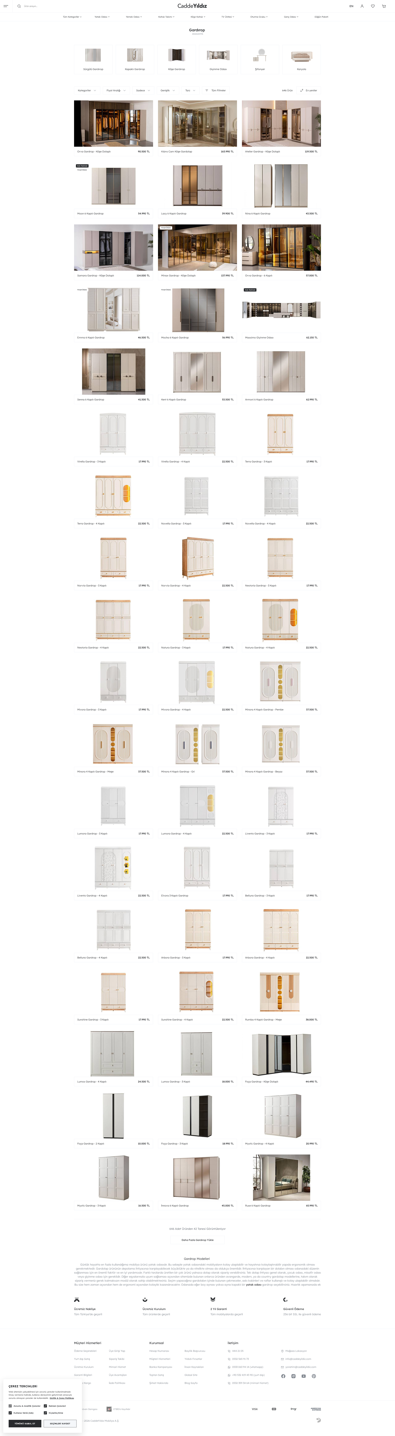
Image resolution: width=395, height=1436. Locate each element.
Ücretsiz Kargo (82, 1382)
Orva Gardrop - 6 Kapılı (258, 275)
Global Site (191, 1374)
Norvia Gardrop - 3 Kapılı (91, 585)
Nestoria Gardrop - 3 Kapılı (260, 585)
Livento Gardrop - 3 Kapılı (260, 833)
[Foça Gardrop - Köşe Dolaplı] (281, 1053)
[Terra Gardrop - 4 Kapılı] (113, 495)
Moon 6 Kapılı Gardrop (90, 213)
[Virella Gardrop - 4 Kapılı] (197, 433)
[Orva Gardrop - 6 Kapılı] (281, 247)
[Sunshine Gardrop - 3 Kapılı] (113, 991)
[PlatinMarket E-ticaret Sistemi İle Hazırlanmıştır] (318, 1421)
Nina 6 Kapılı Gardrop (257, 213)
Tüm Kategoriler (71, 16)
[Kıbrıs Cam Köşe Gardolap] (197, 123)
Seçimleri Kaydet (60, 1423)
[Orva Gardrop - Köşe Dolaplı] (113, 123)
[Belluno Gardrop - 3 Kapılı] (281, 867)
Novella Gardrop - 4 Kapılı (260, 523)
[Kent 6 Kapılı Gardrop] (197, 371)
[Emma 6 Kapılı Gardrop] (113, 309)
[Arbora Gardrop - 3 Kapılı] (197, 929)
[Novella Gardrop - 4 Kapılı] (281, 495)
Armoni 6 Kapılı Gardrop (259, 399)
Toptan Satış (156, 1374)
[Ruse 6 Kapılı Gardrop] (281, 1178)
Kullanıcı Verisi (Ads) (23, 1413)
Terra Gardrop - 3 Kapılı (258, 461)
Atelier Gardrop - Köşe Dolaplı (262, 151)
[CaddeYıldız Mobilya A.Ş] (192, 6)
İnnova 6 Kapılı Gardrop (175, 1205)
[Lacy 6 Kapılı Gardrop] (197, 185)
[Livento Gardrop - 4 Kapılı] (113, 867)
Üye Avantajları (118, 1374)
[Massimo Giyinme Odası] (281, 309)
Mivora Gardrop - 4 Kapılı (176, 709)
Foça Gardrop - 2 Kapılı (90, 1143)
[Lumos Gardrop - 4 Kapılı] (113, 1053)
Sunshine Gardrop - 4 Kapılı (177, 1019)
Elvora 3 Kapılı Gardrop (174, 895)
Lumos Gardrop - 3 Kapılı (175, 1081)
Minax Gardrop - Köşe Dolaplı (178, 275)
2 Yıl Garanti (218, 1309)
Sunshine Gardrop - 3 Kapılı (93, 1019)
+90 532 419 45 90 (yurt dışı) (248, 1374)
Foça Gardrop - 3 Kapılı (174, 1143)
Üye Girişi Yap (117, 1350)
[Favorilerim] (373, 6)
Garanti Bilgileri (83, 1374)
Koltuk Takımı (165, 16)
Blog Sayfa (191, 1382)
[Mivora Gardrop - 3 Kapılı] (113, 681)
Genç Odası (290, 16)
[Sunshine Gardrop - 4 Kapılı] (197, 991)
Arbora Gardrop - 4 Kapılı (260, 957)
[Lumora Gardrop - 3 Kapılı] (113, 805)
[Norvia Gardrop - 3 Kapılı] (113, 557)
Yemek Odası (132, 16)
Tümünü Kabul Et (25, 1423)
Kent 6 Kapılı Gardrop (173, 399)
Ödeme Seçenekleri (85, 1350)
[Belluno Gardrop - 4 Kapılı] (113, 929)
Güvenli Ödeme (293, 1309)
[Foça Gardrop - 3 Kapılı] (197, 1116)
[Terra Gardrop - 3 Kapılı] (281, 433)
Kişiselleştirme (56, 1413)
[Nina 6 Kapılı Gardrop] (281, 185)
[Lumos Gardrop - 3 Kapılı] (197, 1053)
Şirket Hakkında (158, 1382)
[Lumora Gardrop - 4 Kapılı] (197, 805)
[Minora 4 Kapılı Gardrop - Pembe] (281, 681)
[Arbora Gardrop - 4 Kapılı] (281, 929)
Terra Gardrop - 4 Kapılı (90, 523)
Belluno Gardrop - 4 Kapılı (92, 957)
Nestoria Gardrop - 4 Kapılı (93, 647)
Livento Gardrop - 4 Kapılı (92, 895)
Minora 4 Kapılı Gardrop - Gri (178, 771)
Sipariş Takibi (116, 1358)
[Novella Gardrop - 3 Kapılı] (197, 495)
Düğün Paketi (321, 16)
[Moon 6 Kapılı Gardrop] (113, 185)
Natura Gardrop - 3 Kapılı (176, 647)
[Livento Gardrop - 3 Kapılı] (281, 805)
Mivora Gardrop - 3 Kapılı (91, 709)
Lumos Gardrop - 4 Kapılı (91, 1081)
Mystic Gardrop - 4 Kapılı (259, 1143)
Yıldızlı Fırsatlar (193, 1358)
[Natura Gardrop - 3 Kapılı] (197, 619)
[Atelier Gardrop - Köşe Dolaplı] (281, 123)
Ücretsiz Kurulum (154, 1309)
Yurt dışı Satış (82, 1358)
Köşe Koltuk (197, 16)
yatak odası (253, 1284)
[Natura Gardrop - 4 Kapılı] (281, 619)
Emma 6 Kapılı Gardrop (91, 337)
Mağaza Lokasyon (296, 1350)
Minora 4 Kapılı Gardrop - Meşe (95, 771)
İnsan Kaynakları (194, 1366)
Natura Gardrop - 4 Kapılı (260, 647)
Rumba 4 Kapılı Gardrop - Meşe (263, 1019)
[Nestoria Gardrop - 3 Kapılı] (281, 557)
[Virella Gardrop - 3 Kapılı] (113, 433)
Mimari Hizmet (117, 1366)
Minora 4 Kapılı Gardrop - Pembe (264, 709)
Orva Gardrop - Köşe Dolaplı (94, 151)
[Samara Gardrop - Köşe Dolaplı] (113, 247)
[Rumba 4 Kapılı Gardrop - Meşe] (281, 991)
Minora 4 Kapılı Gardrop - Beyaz (263, 771)
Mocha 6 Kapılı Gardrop (175, 337)
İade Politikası (117, 1382)
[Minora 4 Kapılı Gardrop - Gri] (197, 743)
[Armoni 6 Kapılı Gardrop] (281, 371)
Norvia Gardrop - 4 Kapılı (176, 585)
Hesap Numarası (159, 1350)
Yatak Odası (101, 16)
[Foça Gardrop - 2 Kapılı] (113, 1116)
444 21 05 (237, 1350)
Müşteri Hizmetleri (159, 1358)
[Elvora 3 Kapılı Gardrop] (197, 867)
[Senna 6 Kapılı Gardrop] (113, 371)
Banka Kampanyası (160, 1366)
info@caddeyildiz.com (298, 1358)
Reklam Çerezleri (57, 1406)
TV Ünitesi (227, 16)
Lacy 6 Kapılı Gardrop (173, 213)
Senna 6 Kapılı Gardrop (90, 399)
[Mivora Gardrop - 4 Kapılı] (197, 681)
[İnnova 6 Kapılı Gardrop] (197, 1178)
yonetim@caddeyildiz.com (300, 1366)
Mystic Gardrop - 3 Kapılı (91, 1205)
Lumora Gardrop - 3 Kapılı (92, 833)
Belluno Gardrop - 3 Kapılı (260, 895)
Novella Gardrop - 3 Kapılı (176, 523)
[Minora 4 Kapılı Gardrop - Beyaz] (281, 743)
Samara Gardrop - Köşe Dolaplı (95, 275)
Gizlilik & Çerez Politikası (62, 1398)
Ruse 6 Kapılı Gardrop (257, 1205)
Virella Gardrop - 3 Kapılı (91, 461)
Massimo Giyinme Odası (259, 337)
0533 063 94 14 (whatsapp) (247, 1366)
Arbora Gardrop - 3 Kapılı (175, 957)
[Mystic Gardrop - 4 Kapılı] (281, 1116)
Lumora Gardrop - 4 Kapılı (176, 833)
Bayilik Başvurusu (195, 1350)
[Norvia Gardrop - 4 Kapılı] (197, 557)
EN (351, 6)
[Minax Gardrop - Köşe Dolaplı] (197, 247)
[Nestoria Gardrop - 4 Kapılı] (113, 619)
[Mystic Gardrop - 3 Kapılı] (113, 1178)
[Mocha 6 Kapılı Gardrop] (197, 309)
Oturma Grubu (257, 16)
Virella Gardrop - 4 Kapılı (175, 461)
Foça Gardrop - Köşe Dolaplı (261, 1081)
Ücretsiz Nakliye (85, 1309)
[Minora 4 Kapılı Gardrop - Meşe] (113, 743)
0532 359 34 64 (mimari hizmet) (250, 1382)
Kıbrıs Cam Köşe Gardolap (176, 151)
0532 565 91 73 (240, 1358)
